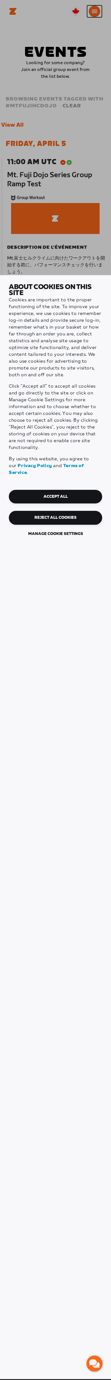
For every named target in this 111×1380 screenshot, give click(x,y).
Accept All (56, 497)
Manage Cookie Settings (55, 534)
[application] (94, 1363)
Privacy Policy (35, 466)
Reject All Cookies (55, 518)
